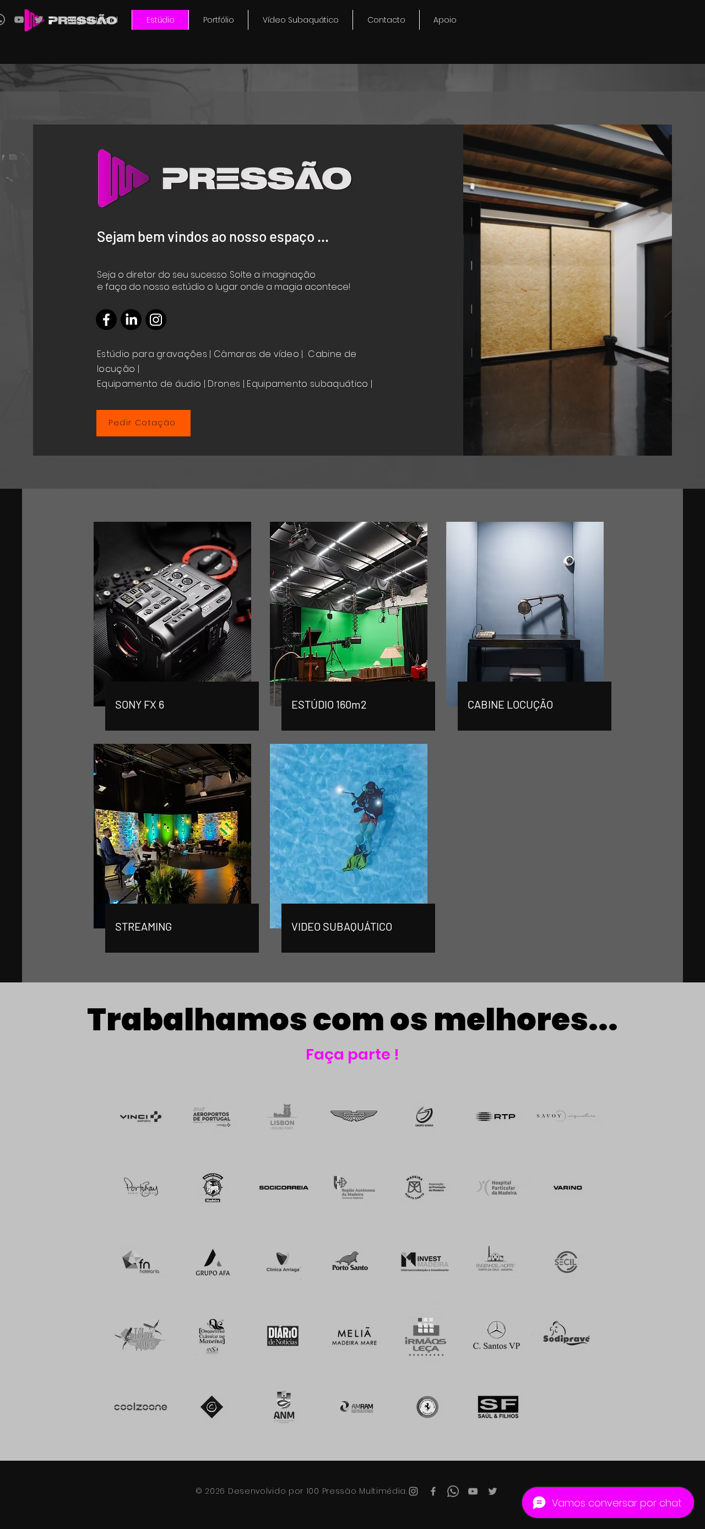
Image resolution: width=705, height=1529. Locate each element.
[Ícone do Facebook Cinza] (433, 1491)
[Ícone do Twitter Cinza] (39, 19)
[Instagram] (155, 319)
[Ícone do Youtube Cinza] (19, 19)
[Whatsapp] (453, 1491)
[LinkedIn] (131, 319)
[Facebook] (106, 319)
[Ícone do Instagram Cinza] (413, 1491)
